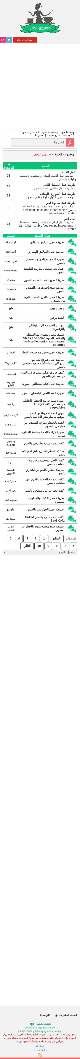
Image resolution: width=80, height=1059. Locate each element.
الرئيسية (45, 1014)
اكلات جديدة (68, 135)
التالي (27, 546)
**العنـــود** (11, 363)
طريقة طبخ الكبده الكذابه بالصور (44, 280)
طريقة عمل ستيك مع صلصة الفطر (42, 352)
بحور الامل (11, 490)
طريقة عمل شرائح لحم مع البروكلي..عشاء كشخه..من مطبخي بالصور (44, 363)
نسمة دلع (11, 518)
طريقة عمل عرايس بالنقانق (47, 242)
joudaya (10, 298)
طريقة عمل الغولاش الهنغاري (46, 251)
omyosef (11, 374)
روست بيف (57, 308)
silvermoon (10, 270)
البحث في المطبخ (30, 132)
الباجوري (11, 509)
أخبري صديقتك (53, 135)
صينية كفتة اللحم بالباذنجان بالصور (43, 393)
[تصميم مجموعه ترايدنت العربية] (40, 1023)
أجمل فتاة (11, 242)
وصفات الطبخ (67, 132)
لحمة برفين (57, 317)
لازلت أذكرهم (11, 415)
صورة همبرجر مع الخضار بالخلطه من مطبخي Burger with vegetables (44, 404)
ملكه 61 (11, 280)
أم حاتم (11, 352)
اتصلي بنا (39, 135)
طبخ (11, 308)
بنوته (10, 462)
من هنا (19, 1041)
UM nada (11, 289)
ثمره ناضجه (11, 261)
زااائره (10, 404)
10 (39, 546)
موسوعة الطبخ (64, 154)
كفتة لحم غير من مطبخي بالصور (44, 490)
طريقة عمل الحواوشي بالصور (46, 509)
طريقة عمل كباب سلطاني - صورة (43, 383)
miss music (10, 434)
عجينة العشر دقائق (66, 1014)
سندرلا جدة (11, 424)
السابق (56, 538)
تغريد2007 (11, 452)
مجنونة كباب (11, 500)
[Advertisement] (40, 86)
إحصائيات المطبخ (50, 132)
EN (3, 39)
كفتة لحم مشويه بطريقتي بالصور (44, 443)
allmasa (10, 393)
